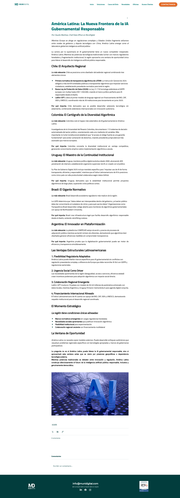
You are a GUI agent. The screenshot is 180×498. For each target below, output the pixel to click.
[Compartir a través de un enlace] (63, 432)
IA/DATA (54, 425)
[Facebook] (85, 490)
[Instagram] (90, 490)
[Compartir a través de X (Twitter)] (52, 432)
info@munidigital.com (85, 484)
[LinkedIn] (80, 490)
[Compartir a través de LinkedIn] (58, 432)
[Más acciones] (127, 18)
